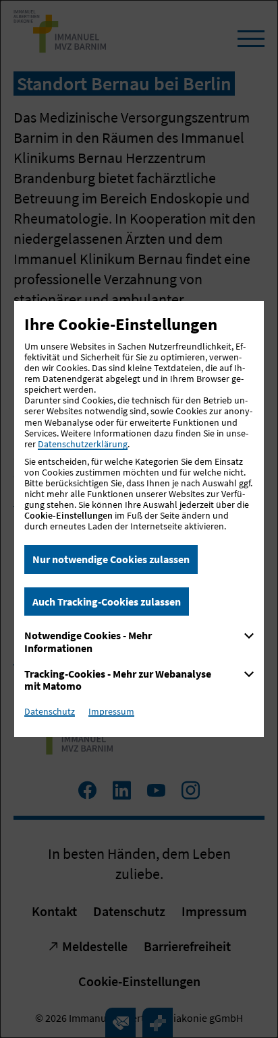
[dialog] (139, 519)
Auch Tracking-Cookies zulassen (106, 601)
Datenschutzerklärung (83, 444)
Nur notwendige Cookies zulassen (111, 559)
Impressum (111, 711)
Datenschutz (49, 711)
